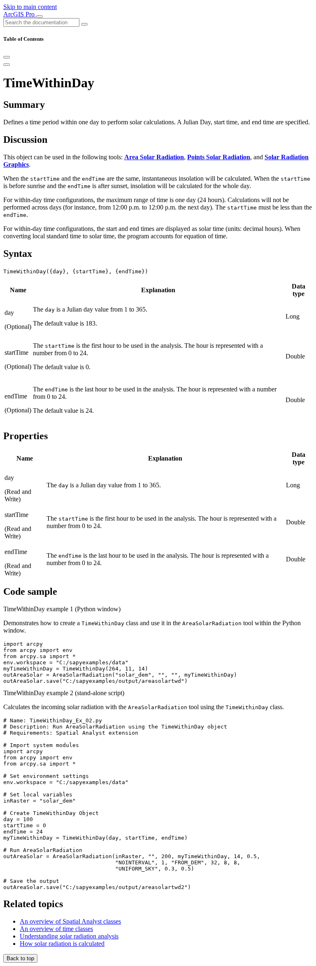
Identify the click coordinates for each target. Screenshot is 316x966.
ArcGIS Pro (19, 14)
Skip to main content (30, 6)
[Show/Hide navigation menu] (39, 16)
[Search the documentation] (84, 24)
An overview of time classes (56, 928)
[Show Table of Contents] (6, 64)
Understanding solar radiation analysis (69, 936)
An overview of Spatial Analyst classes (70, 921)
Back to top (20, 958)
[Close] (6, 57)
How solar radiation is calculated (62, 943)
